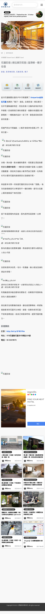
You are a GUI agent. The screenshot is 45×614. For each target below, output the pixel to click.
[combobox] (22, 5)
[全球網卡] (7, 85)
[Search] (35, 5)
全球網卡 (7, 88)
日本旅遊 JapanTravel (30, 537)
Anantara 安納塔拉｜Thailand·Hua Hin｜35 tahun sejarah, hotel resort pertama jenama (18, 15)
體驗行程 (17, 88)
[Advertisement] (22, 578)
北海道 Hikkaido (7, 452)
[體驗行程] (17, 85)
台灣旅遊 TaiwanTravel (8, 57)
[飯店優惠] (28, 85)
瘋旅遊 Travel (20, 57)
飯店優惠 (27, 88)
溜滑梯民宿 (10, 72)
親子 (26, 72)
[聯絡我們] (38, 85)
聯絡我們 (38, 88)
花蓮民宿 (19, 72)
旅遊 (3, 72)
